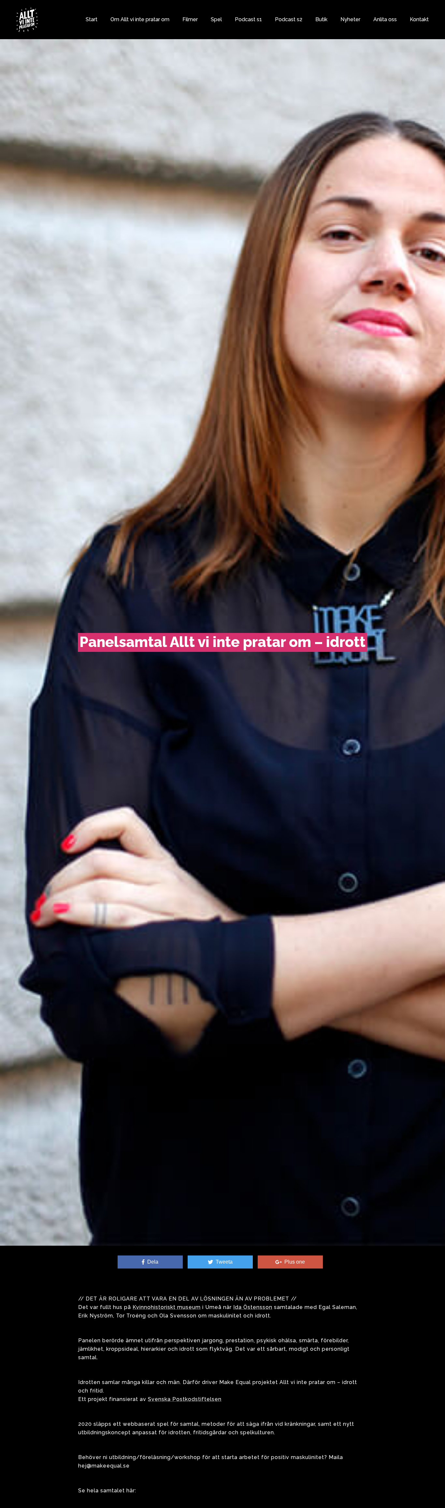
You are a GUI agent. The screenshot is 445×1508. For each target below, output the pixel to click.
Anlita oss (385, 19)
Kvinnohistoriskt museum (167, 1307)
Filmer (190, 19)
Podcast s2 (288, 19)
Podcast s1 (248, 19)
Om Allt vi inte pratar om (139, 19)
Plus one (293, 1262)
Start (91, 19)
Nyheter (350, 19)
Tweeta (223, 1262)
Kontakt (419, 19)
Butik (321, 19)
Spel (216, 19)
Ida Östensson (252, 1307)
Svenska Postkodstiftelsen (185, 1399)
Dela (151, 1262)
